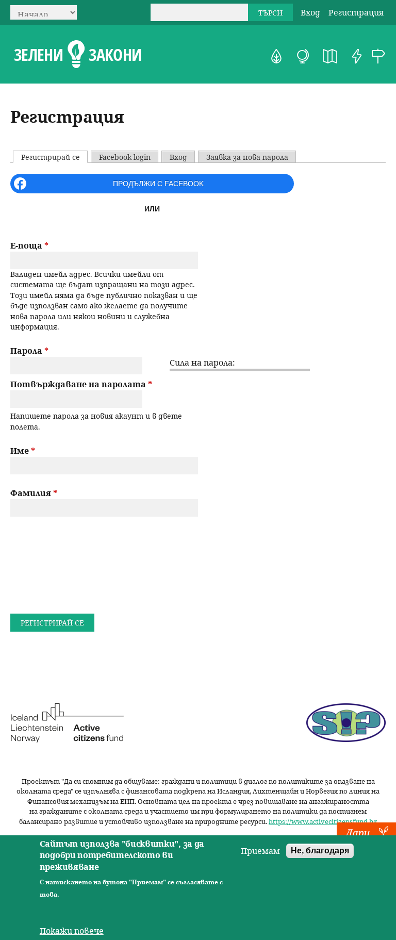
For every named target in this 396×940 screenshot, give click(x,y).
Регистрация (356, 12)
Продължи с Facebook (158, 183)
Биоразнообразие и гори (276, 56)
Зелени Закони (77, 54)
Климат (303, 56)
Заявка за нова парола (247, 157)
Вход (310, 12)
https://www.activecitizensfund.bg (323, 821)
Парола (29, 350)
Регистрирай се (54, 157)
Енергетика (357, 56)
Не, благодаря (320, 850)
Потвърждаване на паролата (81, 384)
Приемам (260, 850)
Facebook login (125, 157)
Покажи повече (72, 930)
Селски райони (378, 56)
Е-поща (29, 245)
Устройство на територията (330, 56)
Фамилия (33, 493)
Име (22, 450)
